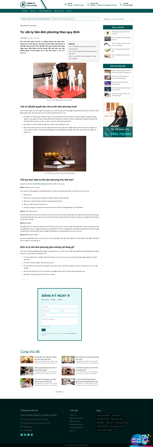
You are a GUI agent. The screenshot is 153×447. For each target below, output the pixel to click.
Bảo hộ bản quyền (117, 419)
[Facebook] (21, 434)
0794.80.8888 (128, 5)
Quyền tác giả (116, 415)
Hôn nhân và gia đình (28, 25)
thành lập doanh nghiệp (104, 430)
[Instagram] (25, 434)
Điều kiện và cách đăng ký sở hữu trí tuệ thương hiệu (120, 77)
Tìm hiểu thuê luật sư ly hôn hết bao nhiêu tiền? (87, 369)
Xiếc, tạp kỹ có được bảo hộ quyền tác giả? (120, 83)
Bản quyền (100, 423)
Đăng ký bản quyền (76, 418)
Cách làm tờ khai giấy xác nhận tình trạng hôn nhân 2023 (45, 380)
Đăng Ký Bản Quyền (71, 445)
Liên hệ (72, 431)
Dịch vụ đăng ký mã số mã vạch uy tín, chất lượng (121, 44)
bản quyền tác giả (116, 426)
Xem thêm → (59, 392)
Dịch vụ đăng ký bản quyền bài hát (121, 56)
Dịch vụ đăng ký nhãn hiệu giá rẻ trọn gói (121, 39)
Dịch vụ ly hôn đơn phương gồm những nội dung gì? (82, 57)
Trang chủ (73, 415)
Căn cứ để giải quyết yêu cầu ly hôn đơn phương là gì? (82, 47)
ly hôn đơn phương (40, 184)
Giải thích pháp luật (76, 424)
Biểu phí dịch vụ (75, 421)
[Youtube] (28, 434)
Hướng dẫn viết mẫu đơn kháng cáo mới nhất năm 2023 (45, 358)
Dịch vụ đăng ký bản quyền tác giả (121, 50)
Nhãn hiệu (109, 423)
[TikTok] (31, 434)
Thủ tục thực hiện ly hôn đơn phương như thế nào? (83, 52)
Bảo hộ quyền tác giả (121, 423)
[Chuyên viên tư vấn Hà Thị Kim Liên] (118, 120)
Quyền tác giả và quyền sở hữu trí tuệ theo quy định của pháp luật (121, 72)
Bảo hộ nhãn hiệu (102, 426)
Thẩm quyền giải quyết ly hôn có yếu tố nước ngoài (45, 369)
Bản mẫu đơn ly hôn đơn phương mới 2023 (87, 358)
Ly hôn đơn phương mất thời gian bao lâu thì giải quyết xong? (87, 380)
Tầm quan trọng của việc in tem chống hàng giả (121, 95)
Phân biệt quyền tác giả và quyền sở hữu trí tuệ (121, 89)
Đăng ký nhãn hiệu (103, 419)
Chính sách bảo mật (70, 333)
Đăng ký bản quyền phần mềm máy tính (121, 33)
